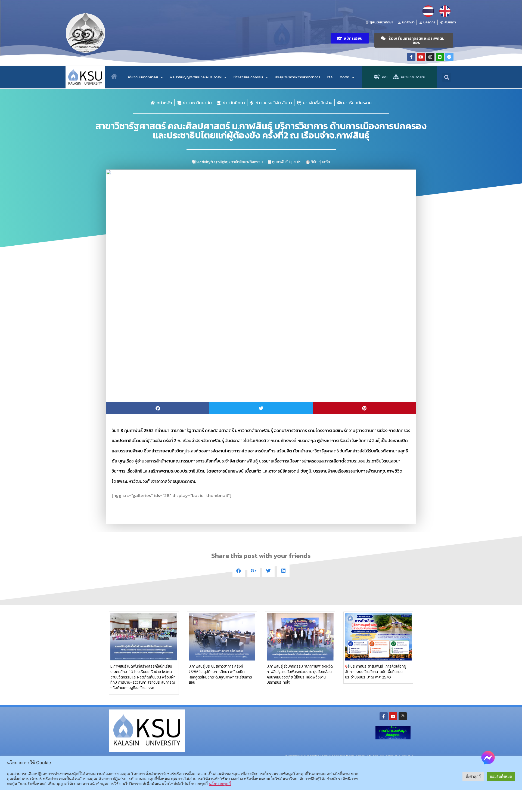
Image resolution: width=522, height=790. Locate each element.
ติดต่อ (344, 77)
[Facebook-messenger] (449, 57)
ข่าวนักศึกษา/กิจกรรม (246, 162)
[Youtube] (421, 57)
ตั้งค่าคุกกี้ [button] (473, 776)
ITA (330, 77)
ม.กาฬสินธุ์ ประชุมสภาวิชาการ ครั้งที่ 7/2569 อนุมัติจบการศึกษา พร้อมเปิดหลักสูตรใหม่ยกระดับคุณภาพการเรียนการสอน (220, 674)
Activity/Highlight (212, 162)
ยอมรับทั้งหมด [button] (501, 776)
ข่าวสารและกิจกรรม (248, 77)
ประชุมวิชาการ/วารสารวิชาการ (297, 77)
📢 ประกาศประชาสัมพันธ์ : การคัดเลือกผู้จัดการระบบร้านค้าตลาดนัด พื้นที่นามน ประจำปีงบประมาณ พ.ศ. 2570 (375, 672)
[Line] (440, 57)
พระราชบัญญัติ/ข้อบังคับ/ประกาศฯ (196, 77)
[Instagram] (430, 57)
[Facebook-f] (411, 57)
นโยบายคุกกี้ (220, 783)
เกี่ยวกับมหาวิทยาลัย (143, 77)
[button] (350, 38)
